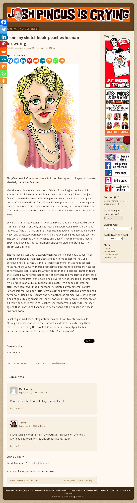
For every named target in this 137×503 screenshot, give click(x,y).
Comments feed (111, 254)
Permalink (61, 363)
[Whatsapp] (55, 61)
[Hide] (1, 87)
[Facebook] (10, 61)
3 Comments (51, 363)
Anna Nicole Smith (42, 178)
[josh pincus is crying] (68, 21)
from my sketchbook (37, 363)
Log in (107, 248)
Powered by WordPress (63, 496)
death (26, 363)
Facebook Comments (40, 463)
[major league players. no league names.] (117, 190)
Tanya (22, 422)
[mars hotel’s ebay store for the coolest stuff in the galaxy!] (117, 152)
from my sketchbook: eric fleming (78, 480)
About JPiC (11, 28)
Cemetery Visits (28, 28)
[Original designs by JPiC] (117, 87)
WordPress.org (110, 257)
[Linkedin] (23, 61)
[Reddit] (36, 61)
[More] (62, 61)
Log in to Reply (16, 408)
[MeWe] (42, 61)
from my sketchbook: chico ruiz (24, 480)
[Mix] (49, 61)
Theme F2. (80, 496)
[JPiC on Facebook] (117, 168)
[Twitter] (16, 61)
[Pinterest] (29, 61)
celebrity (19, 363)
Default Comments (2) (17, 463)
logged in (27, 471)
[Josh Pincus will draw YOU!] (117, 135)
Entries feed (110, 251)
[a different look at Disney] (117, 175)
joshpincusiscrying (22, 48)
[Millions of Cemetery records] (117, 183)
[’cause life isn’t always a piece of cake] (117, 160)
